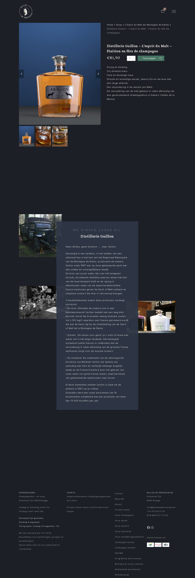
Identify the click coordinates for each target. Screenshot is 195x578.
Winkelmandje (122, 575)
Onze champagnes (124, 515)
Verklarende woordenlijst (128, 569)
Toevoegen (149, 58)
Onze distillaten (123, 531)
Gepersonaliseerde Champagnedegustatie (89, 496)
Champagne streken (125, 548)
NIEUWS (119, 553)
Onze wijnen (121, 521)
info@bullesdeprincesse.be (161, 507)
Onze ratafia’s (122, 526)
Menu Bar (119, 499)
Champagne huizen (124, 542)
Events (118, 504)
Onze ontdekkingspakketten (129, 537)
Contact (119, 493)
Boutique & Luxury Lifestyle (129, 564)
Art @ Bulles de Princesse (128, 558)
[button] (174, 11)
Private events (122, 510)
